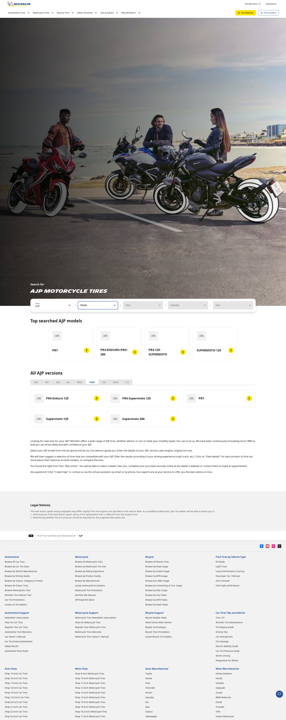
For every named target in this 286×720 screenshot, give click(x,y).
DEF (47, 382)
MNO (79, 382)
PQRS (92, 382)
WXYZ (116, 382)
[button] (69, 305)
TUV (104, 382)
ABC (36, 382)
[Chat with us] (279, 694)
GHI (58, 382)
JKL (68, 382)
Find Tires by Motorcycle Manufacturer (56, 535)
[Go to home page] (19, 4)
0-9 (127, 382)
